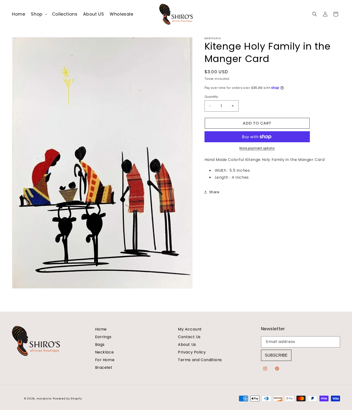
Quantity (211, 96)
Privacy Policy (192, 352)
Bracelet (104, 367)
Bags (100, 344)
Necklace (104, 352)
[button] (38, 14)
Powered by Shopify (67, 398)
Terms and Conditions (200, 360)
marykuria (44, 398)
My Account (190, 329)
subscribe (276, 355)
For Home (105, 360)
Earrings (103, 337)
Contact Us (189, 337)
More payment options (257, 148)
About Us (187, 344)
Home (101, 329)
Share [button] (214, 191)
